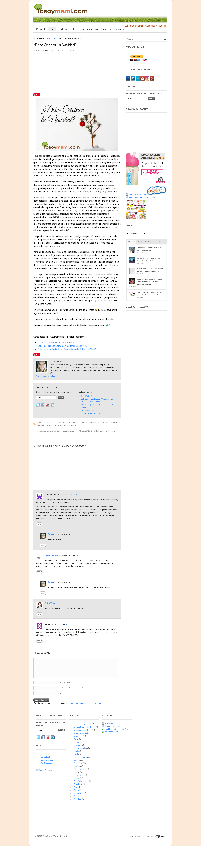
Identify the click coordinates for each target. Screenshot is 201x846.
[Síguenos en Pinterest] (152, 80)
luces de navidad (104, 422)
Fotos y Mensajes (80, 757)
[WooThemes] (161, 836)
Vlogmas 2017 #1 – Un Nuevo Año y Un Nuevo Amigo (100, 431)
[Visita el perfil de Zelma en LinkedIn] (138, 80)
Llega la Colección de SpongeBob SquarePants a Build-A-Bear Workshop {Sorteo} (149, 281)
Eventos (77, 751)
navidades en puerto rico (56, 425)
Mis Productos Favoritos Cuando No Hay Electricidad (54, 431)
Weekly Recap (79, 793)
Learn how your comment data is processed (83, 703)
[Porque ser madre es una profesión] (61, 14)
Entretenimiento (80, 748)
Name (65, 683)
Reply (39, 524)
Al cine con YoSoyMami (82, 730)
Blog (50, 29)
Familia (54, 50)
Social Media (78, 775)
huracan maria (90, 422)
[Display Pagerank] (44, 770)
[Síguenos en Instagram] (147, 80)
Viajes (76, 787)
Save (38, 95)
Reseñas (77, 766)
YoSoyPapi (78, 799)
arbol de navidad (44, 422)
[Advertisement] (134, 8)
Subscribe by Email (134, 26)
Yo (73, 50)
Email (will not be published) (72, 688)
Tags (158, 242)
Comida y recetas (89, 29)
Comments (149, 242)
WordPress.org (46, 763)
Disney (76, 739)
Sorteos (77, 778)
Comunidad (78, 736)
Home (47, 38)
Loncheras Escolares (68, 29)
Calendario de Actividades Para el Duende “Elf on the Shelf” (67, 349)
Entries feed (45, 757)
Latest (139, 242)
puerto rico (71, 425)
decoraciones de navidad (62, 422)
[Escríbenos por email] (133, 80)
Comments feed (47, 760)
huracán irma (78, 422)
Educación (77, 742)
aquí (51, 290)
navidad (114, 422)
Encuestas (77, 745)
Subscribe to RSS (154, 26)
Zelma (37, 50)
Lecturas (77, 760)
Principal (40, 29)
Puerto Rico (62, 50)
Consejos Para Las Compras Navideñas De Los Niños (63, 346)
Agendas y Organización (112, 29)
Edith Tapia (50, 603)
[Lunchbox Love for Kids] (136, 195)
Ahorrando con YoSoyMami (84, 727)
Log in (43, 754)
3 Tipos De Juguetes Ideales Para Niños (57, 342)
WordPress (141, 836)
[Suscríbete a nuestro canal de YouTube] (142, 80)
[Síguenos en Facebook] (128, 80)
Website (62, 693)
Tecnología (78, 784)
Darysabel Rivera (52, 555)
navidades (41, 425)
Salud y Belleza (79, 769)
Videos (76, 790)
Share (69, 50)
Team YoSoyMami (80, 781)
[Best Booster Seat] (110, 732)
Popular (131, 242)
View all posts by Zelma (47, 376)
